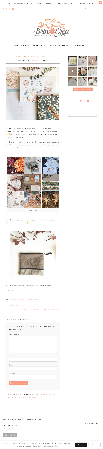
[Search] (99, 8)
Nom (11, 356)
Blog (43, 45)
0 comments (35, 60)
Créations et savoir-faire (24, 299)
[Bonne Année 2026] (93, 61)
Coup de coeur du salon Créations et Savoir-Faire (41, 309)
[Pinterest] (6, 9)
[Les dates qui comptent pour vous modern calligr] (82, 81)
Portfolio (25, 45)
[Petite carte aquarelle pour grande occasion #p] (72, 61)
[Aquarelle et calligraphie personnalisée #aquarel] (82, 61)
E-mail (11, 365)
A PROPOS (52, 45)
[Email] (13, 9)
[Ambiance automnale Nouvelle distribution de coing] (72, 71)
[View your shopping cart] (100, 2)
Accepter (81, 445)
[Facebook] (3, 9)
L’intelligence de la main (15, 305)
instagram (36, 299)
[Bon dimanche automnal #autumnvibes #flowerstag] (82, 71)
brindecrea (12, 299)
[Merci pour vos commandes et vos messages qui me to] (93, 81)
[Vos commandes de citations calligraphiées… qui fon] (72, 81)
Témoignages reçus (81, 45)
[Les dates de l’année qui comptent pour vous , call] (93, 71)
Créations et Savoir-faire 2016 (33, 56)
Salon (41, 299)
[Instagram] (9, 9)
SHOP (35, 45)
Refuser (94, 445)
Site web (12, 374)
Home (15, 45)
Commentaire (14, 334)
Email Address (10, 426)
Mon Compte (64, 45)
